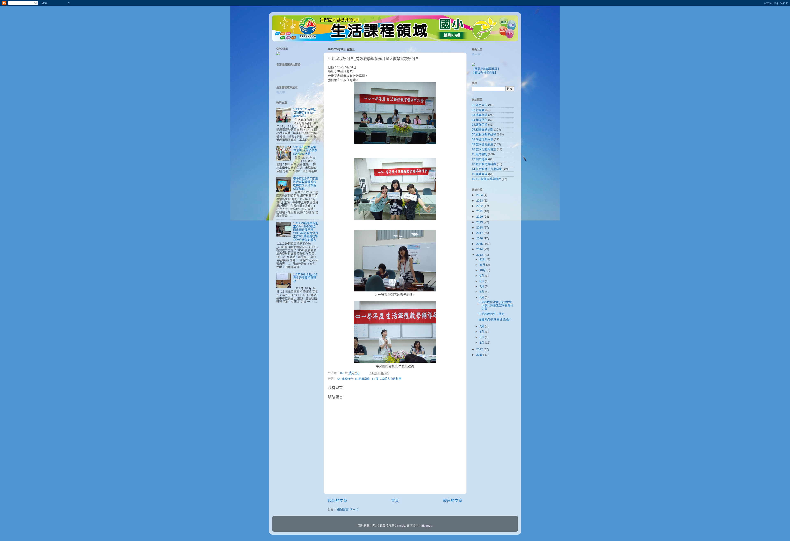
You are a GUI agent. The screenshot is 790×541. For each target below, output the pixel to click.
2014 (480, 249)
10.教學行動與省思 (484, 149)
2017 (480, 232)
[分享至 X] (379, 373)
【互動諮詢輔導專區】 (486, 68)
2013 (480, 254)
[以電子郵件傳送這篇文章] (371, 373)
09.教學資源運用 (482, 144)
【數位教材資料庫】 (485, 72)
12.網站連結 (479, 159)
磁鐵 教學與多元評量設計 (495, 319)
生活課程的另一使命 (491, 314)
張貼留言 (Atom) (347, 509)
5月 (482, 297)
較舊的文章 (452, 501)
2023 (480, 200)
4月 (482, 326)
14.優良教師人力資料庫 (387, 378)
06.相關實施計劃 (482, 129)
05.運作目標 (479, 124)
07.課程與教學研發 (484, 134)
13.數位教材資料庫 (484, 164)
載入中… (282, 92)
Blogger (426, 525)
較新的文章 (337, 501)
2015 (480, 243)
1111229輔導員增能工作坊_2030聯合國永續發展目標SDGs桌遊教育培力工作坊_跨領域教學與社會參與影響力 (305, 231)
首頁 (395, 501)
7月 (482, 286)
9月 (482, 275)
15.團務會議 (479, 174)
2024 (480, 195)
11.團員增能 (362, 378)
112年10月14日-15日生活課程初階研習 (305, 278)
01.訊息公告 (479, 105)
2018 (480, 227)
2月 (482, 337)
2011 (479, 354)
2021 (480, 211)
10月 (483, 270)
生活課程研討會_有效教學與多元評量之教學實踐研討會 (496, 305)
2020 (480, 216)
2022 (480, 206)
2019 (480, 222)
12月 (483, 259)
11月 (483, 264)
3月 (482, 331)
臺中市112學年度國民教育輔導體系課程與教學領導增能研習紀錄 (305, 183)
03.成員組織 (479, 115)
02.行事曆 (478, 110)
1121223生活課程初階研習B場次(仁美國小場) (304, 112)
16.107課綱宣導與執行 (486, 179)
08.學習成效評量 (482, 139)
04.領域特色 (345, 378)
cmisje (401, 525)
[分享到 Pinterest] (387, 373)
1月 (482, 342)
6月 (482, 291)
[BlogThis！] (375, 373)
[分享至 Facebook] (383, 373)
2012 (480, 349)
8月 (482, 281)
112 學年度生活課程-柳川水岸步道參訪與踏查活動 (305, 150)
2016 (480, 238)
